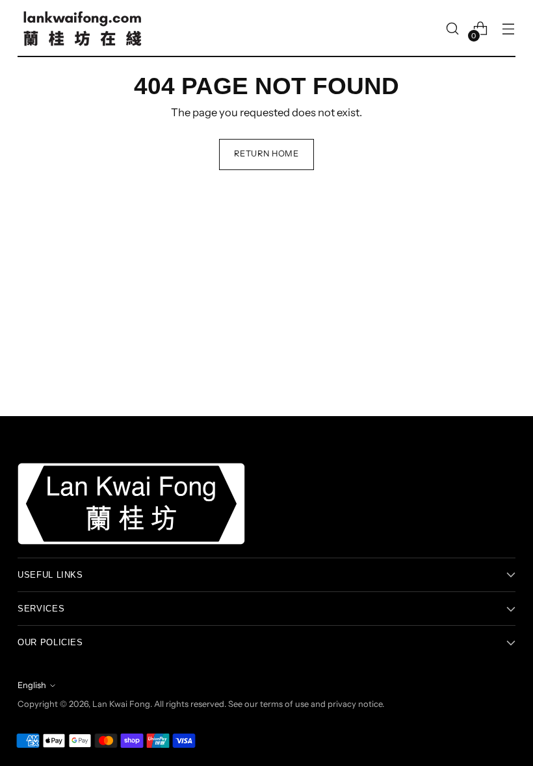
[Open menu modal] (508, 29)
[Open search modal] (452, 29)
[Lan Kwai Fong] (83, 28)
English (32, 685)
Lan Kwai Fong (121, 704)
